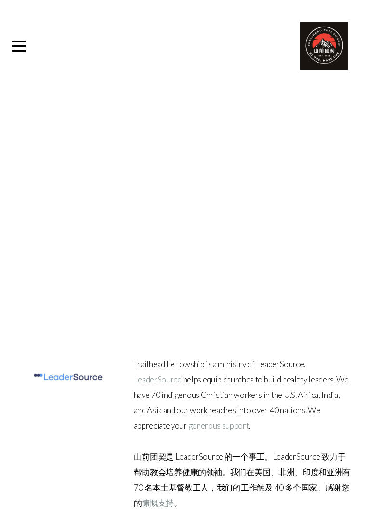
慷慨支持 (158, 503)
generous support (218, 426)
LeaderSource (158, 379)
